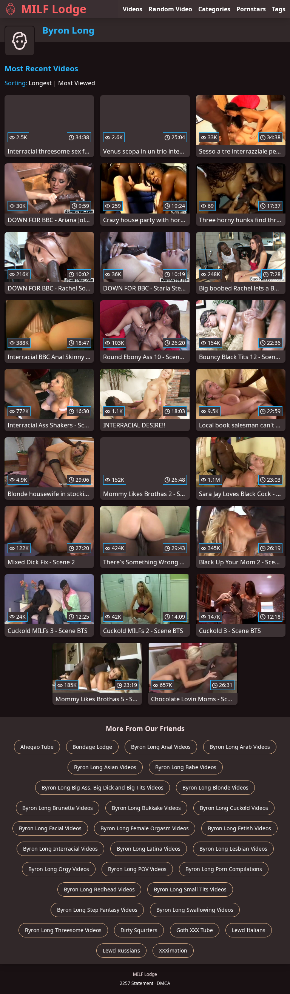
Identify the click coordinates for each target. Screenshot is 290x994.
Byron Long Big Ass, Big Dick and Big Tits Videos (103, 787)
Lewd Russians (121, 950)
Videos (132, 9)
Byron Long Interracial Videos (60, 848)
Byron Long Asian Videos (105, 767)
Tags (278, 9)
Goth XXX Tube (194, 930)
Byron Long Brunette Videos (57, 807)
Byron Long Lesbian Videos (233, 848)
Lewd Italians (248, 930)
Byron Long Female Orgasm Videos (144, 828)
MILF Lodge (53, 9)
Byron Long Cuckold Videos (234, 807)
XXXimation (173, 950)
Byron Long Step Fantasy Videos (97, 909)
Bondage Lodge (92, 746)
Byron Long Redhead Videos (99, 889)
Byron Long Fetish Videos (239, 828)
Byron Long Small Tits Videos (190, 889)
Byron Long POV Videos (137, 869)
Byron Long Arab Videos (240, 746)
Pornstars (251, 9)
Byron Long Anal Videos (161, 746)
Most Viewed (76, 83)
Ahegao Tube (37, 746)
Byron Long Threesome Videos (63, 930)
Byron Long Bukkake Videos (146, 807)
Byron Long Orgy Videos (58, 869)
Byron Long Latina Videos (148, 848)
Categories (214, 9)
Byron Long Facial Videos (50, 828)
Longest (40, 83)
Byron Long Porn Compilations (223, 869)
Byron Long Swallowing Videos (194, 909)
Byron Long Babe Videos (185, 767)
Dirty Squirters (138, 930)
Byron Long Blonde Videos (215, 787)
